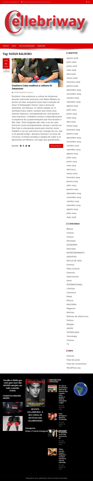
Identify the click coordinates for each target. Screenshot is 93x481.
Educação (71, 249)
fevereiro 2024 (73, 177)
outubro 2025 (73, 98)
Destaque (71, 241)
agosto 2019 (72, 209)
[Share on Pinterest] (26, 146)
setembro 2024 (74, 150)
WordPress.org (74, 368)
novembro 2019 (74, 197)
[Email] (29, 146)
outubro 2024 (73, 146)
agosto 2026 (72, 58)
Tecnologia (72, 336)
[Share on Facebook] (20, 146)
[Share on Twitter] (23, 146)
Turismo (70, 340)
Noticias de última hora (77, 316)
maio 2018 (71, 217)
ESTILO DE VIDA (74, 261)
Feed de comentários (77, 364)
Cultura (70, 237)
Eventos (70, 265)
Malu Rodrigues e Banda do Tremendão (63, 416)
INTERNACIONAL (75, 284)
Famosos (30, 92)
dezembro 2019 (74, 193)
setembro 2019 (74, 205)
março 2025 (72, 126)
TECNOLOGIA (73, 332)
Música (70, 300)
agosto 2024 (72, 153)
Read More (56, 146)
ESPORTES (72, 257)
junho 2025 (72, 114)
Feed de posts (73, 360)
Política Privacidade (27, 46)
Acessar (70, 356)
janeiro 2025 (72, 134)
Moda (69, 296)
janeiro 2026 (72, 86)
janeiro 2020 (72, 189)
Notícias (70, 312)
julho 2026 (71, 62)
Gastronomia (73, 277)
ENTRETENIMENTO (20, 92)
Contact (6, 46)
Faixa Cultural (73, 269)
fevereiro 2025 (73, 130)
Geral (69, 281)
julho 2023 (71, 185)
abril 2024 (71, 169)
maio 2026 (71, 70)
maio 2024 (71, 165)
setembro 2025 (74, 102)
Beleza (70, 229)
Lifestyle (71, 288)
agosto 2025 (72, 106)
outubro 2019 (73, 201)
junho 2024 (72, 161)
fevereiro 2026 (73, 82)
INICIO (14, 46)
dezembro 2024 (74, 138)
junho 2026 (72, 66)
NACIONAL (72, 304)
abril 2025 (71, 122)
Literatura (71, 292)
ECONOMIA (72, 245)
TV (68, 344)
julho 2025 (71, 110)
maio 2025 (71, 118)
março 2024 (72, 173)
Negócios (71, 308)
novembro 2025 (74, 94)
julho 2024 (71, 157)
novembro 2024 (74, 142)
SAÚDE (70, 328)
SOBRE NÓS (41, 46)
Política (70, 320)
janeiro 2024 (72, 181)
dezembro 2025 (74, 90)
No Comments (7, 71)
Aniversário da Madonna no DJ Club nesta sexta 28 (63, 434)
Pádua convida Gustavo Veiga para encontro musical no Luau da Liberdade (62, 455)
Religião (70, 324)
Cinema (70, 233)
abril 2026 (71, 74)
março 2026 (72, 78)
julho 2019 (71, 213)
